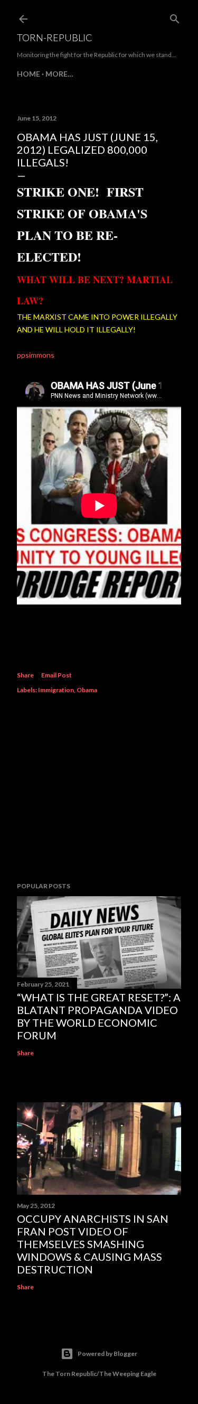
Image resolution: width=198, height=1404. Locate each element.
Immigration (56, 690)
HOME (28, 73)
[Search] (174, 16)
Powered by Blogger (107, 1353)
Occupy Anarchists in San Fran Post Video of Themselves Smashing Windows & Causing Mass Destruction (92, 1244)
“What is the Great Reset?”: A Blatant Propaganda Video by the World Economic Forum (99, 1016)
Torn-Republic (54, 37)
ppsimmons (35, 354)
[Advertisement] (99, 789)
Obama (87, 690)
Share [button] (25, 675)
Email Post (56, 675)
